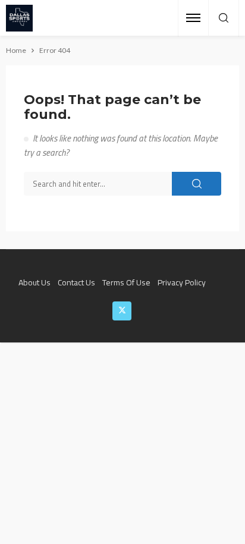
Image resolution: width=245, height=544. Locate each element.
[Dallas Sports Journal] (19, 18)
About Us (34, 282)
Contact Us (76, 282)
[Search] (223, 18)
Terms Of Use (126, 282)
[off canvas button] (193, 18)
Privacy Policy (182, 282)
